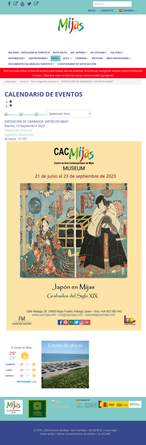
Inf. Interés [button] (78, 52)
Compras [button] (80, 58)
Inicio (91, 10)
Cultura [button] (115, 52)
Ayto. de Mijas (79, 430)
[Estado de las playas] (65, 364)
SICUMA (105, 433)
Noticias (97, 58)
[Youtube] (22, 4)
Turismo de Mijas (59, 430)
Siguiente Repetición (19, 135)
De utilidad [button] (97, 52)
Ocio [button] (55, 58)
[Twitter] (29, 4)
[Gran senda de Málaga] (37, 409)
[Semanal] (27, 114)
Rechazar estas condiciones (59, 75)
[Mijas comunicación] (61, 404)
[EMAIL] (10, 106)
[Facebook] (9, 4)
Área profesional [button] (117, 58)
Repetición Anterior (19, 130)
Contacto (107, 10)
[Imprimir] (10, 102)
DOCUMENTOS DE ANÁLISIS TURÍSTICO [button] (30, 64)
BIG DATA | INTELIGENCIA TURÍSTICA (29, 52)
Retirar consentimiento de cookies (76, 433)
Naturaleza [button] (15, 58)
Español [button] (129, 10)
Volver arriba (47, 433)
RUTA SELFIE (60, 52)
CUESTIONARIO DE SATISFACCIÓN (77, 64)
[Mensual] (12, 114)
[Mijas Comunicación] (15, 4)
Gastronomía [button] (37, 58)
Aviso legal (111, 430)
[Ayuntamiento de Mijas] (14, 407)
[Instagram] (36, 4)
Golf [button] (66, 58)
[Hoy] (41, 114)
